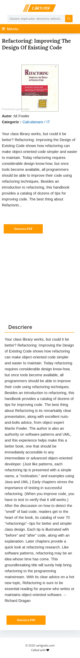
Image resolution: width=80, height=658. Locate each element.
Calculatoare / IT (36, 122)
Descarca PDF (23, 229)
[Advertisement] (40, 282)
